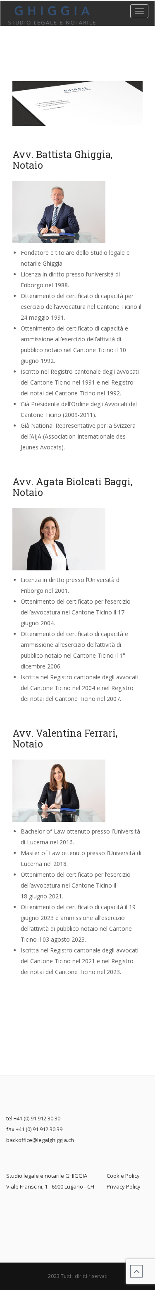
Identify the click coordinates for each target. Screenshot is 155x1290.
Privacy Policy (124, 1186)
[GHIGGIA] (52, 15)
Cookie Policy (123, 1175)
